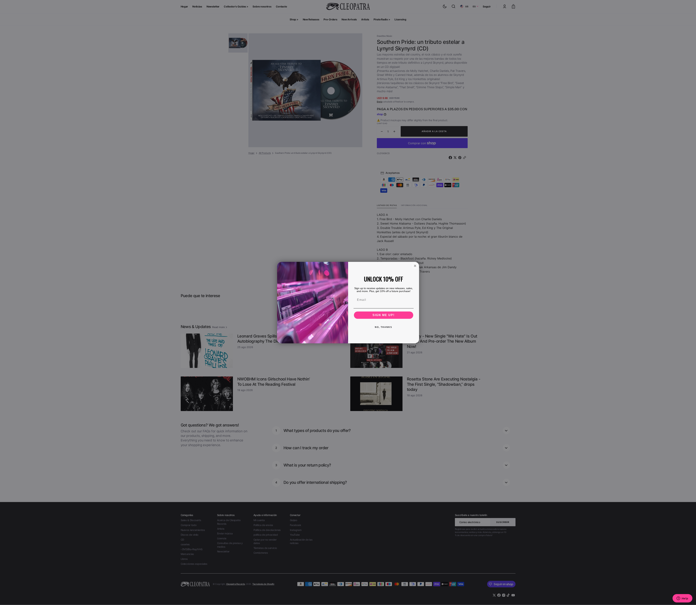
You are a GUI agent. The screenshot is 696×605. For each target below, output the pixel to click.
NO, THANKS (383, 327)
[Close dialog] (415, 266)
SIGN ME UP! (383, 315)
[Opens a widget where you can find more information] (682, 598)
